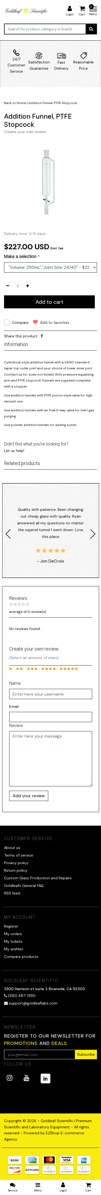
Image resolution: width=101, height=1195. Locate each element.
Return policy (15, 870)
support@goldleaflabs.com (33, 1003)
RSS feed (12, 893)
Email (14, 706)
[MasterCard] (51, 1162)
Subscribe (86, 1054)
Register (11, 926)
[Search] (91, 29)
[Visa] (68, 1162)
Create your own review (25, 131)
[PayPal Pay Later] (68, 1172)
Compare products (21, 956)
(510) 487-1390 (21, 995)
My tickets (13, 941)
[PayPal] (51, 1172)
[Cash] (34, 1172)
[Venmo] (85, 1172)
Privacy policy (16, 862)
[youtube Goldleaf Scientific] (26, 1077)
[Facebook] (42, 336)
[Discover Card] (16, 1172)
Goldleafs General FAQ (24, 885)
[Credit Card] (34, 1162)
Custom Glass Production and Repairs (38, 878)
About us (12, 847)
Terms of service (18, 855)
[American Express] (85, 1162)
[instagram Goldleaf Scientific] (9, 1077)
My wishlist (13, 949)
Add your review (29, 796)
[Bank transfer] (16, 1162)
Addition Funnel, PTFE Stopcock (52, 103)
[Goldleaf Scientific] (26, 11)
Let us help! (14, 450)
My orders (13, 933)
